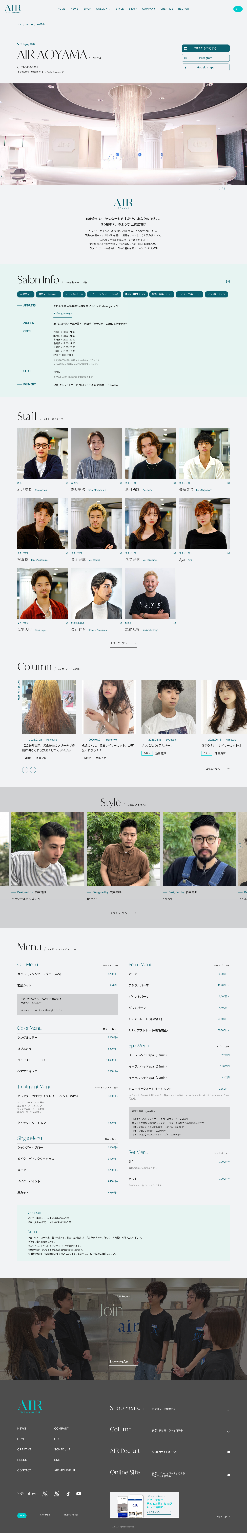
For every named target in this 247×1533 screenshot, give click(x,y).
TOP (19, 24)
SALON (29, 24)
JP (237, 9)
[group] (49, 720)
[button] (25, 770)
